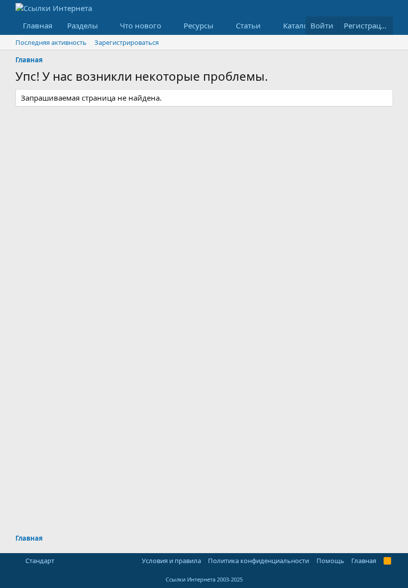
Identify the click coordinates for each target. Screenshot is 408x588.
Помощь (330, 560)
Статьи (248, 25)
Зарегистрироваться (127, 42)
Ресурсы (198, 25)
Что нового (140, 25)
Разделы (82, 25)
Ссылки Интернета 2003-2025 (204, 579)
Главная (37, 25)
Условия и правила (171, 560)
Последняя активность (51, 42)
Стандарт (40, 560)
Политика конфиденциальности (258, 560)
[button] (105, 25)
